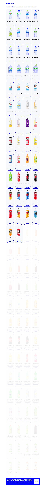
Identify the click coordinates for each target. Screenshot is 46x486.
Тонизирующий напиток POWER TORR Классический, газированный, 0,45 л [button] (10, 147)
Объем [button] (13, 6)
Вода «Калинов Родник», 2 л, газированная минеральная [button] (35, 57)
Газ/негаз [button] (33, 6)
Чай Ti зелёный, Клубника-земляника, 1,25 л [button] (35, 454)
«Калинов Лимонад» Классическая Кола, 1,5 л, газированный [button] (18, 346)
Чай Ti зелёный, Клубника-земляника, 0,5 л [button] (27, 454)
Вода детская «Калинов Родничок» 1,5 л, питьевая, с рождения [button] (35, 93)
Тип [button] (28, 6)
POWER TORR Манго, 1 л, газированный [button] (27, 219)
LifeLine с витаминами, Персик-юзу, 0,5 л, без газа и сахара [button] (35, 111)
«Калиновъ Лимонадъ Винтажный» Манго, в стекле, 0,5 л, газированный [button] (27, 273)
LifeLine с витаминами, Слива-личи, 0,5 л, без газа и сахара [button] (18, 129)
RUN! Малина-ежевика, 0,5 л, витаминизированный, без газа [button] (18, 237)
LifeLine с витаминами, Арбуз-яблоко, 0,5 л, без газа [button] (18, 165)
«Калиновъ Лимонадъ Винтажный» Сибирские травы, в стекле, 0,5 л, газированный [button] (35, 273)
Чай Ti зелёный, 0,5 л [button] (10, 453)
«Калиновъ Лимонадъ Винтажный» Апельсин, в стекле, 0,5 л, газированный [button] (35, 237)
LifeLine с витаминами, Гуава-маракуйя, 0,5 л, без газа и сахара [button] (10, 129)
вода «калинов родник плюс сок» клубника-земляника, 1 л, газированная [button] (18, 183)
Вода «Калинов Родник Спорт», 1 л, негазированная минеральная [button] (35, 39)
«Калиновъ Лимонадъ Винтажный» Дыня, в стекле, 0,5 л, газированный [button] (35, 255)
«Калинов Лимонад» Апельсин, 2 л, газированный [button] (10, 328)
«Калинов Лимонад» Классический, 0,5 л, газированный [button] (35, 346)
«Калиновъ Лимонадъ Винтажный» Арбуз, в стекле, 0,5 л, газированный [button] (10, 255)
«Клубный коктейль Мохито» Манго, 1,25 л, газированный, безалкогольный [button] (27, 436)
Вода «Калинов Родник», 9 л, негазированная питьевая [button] (18, 75)
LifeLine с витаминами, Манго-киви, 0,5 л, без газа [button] (35, 147)
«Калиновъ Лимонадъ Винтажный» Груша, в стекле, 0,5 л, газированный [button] (18, 255)
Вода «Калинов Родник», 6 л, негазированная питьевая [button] (10, 75)
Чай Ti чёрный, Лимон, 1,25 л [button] (35, 472)
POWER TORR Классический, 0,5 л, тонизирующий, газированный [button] (27, 183)
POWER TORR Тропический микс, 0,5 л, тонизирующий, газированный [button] (10, 201)
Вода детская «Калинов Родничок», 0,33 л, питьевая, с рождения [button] (10, 93)
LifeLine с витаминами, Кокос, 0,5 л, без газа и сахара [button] (27, 111)
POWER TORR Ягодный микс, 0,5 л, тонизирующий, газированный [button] (35, 201)
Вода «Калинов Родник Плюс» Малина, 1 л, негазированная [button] (18, 418)
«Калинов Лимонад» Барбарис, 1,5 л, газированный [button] (27, 364)
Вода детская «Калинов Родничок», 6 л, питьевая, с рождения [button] (18, 111)
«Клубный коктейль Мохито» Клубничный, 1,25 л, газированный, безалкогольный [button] (18, 436)
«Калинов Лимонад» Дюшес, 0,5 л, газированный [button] (18, 328)
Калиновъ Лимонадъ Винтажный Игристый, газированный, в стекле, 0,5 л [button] (27, 237)
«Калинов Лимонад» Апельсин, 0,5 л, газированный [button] (27, 310)
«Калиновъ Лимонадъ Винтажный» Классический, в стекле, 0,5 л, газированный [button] (10, 273)
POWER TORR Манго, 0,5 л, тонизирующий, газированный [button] (18, 219)
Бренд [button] (8, 6)
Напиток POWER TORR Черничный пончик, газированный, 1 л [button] (27, 129)
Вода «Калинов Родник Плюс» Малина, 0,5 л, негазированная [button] (10, 418)
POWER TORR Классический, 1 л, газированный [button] (35, 183)
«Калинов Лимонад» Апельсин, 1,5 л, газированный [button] (35, 310)
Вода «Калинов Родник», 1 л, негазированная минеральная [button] (18, 39)
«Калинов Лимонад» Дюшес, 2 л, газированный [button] (35, 328)
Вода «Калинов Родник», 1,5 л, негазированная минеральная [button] (10, 57)
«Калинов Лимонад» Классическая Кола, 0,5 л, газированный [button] (10, 346)
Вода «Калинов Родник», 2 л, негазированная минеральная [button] (27, 57)
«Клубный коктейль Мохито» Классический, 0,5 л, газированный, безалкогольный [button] (27, 418)
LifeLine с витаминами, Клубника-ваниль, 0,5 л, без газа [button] (35, 129)
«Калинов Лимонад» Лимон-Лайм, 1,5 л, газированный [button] (18, 382)
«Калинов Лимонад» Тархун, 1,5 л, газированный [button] (10, 400)
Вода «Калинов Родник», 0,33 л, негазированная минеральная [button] (10, 21)
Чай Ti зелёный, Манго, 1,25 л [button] (17, 472)
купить (10, 24)
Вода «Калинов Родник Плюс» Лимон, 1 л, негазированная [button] (35, 400)
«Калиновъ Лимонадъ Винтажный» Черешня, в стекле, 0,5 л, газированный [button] (10, 291)
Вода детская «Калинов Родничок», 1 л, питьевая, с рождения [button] (27, 93)
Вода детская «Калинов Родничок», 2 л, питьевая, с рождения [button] (10, 111)
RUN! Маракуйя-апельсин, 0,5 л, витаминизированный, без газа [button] (10, 237)
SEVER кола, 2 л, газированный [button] (34, 436)
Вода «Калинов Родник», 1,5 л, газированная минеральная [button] (18, 57)
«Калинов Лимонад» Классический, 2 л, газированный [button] (18, 364)
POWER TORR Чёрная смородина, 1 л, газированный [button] (27, 201)
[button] (10, 14)
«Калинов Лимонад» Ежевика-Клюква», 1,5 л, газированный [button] (35, 364)
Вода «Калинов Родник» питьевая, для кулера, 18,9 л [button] (35, 75)
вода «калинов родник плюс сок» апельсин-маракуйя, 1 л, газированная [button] (27, 165)
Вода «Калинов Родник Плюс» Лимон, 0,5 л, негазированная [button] (27, 400)
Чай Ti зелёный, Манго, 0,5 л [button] (9, 472)
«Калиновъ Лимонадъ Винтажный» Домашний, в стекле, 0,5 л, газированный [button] (27, 255)
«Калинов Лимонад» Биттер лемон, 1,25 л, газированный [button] (18, 310)
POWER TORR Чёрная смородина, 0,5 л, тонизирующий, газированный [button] (18, 201)
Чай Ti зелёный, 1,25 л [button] (18, 453)
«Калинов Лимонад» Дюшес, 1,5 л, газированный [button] (27, 328)
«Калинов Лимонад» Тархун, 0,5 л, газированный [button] (35, 382)
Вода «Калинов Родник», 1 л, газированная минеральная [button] (27, 39)
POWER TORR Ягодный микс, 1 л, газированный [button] (10, 219)
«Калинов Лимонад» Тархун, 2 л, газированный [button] (18, 400)
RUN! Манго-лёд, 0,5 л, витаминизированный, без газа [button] (35, 219)
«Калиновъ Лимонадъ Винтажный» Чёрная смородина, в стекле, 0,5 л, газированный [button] (18, 291)
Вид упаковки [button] (19, 6)
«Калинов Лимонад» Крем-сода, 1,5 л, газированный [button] (10, 382)
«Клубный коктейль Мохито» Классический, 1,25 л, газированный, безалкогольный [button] (35, 418)
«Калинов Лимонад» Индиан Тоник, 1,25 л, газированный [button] (10, 310)
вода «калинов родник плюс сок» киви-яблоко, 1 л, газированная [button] (10, 183)
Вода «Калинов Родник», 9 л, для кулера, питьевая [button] (27, 75)
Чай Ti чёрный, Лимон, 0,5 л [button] (27, 472)
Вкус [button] (25, 6)
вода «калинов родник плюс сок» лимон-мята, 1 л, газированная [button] (35, 165)
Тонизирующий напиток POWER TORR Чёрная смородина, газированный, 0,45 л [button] (10, 165)
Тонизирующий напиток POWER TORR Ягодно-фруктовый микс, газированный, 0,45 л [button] (27, 147)
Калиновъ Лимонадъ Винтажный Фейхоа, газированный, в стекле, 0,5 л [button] (35, 291)
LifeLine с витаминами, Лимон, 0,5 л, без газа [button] (18, 147)
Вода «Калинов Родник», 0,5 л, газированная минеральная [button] (35, 21)
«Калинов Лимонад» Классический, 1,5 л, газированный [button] (10, 364)
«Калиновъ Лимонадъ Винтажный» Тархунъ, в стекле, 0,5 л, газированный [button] (27, 291)
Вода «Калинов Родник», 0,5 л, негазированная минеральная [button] (27, 21)
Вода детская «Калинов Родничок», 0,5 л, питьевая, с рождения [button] (18, 93)
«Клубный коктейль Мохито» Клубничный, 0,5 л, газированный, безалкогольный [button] (10, 436)
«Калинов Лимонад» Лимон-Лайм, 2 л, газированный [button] (27, 382)
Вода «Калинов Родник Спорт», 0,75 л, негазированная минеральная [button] (10, 39)
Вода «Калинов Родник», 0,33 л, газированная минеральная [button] (18, 21)
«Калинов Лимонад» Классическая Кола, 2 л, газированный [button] (27, 346)
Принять (36, 481)
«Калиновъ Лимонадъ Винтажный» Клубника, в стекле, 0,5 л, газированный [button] (18, 273)
